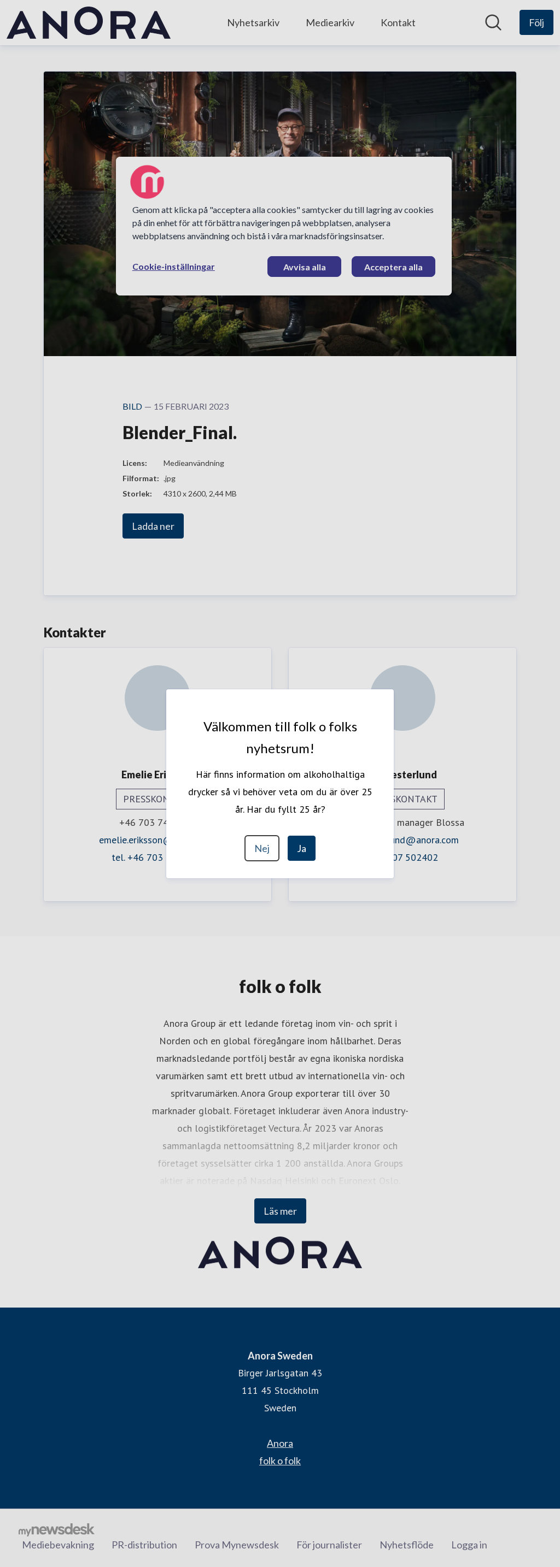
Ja (301, 848)
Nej (262, 848)
